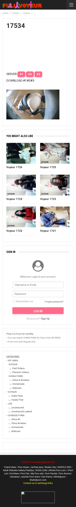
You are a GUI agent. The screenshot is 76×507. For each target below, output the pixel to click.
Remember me (24, 301)
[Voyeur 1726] (21, 153)
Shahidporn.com (38, 480)
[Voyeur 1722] (21, 216)
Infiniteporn (59, 476)
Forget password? (54, 301)
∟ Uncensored (16, 407)
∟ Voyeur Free (15, 399)
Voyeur (11, 162)
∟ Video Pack (15, 396)
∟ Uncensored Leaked (20, 411)
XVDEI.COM (41, 470)
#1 (25, 80)
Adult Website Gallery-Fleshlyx (18, 470)
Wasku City (50, 467)
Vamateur (15, 476)
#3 (32, 80)
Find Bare (14, 473)
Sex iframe (46, 476)
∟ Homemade (17, 384)
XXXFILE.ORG (64, 467)
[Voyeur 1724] (21, 185)
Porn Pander (51, 473)
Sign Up (45, 318)
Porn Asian (23, 467)
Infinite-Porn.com (57, 470)
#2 (29, 80)
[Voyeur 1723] (55, 185)
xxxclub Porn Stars (30, 476)
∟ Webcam (16, 388)
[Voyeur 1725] (55, 153)
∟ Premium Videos (19, 372)
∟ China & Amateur (19, 380)
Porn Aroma (65, 473)
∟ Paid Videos (17, 368)
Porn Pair (25, 473)
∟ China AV (14, 419)
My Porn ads (37, 473)
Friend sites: (10, 467)
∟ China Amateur (17, 423)
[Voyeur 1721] (55, 216)
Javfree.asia (37, 467)
